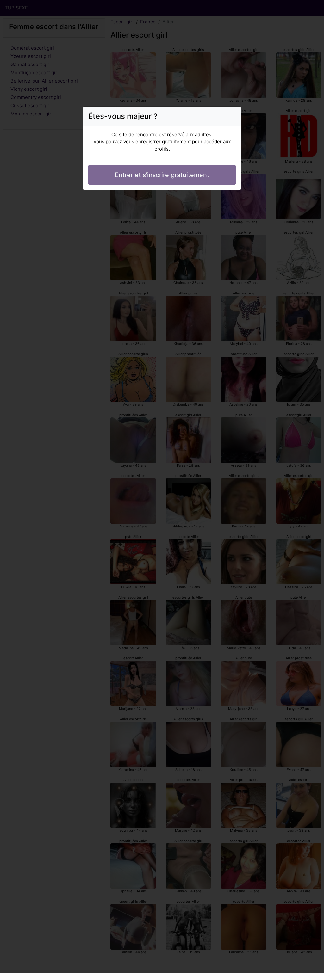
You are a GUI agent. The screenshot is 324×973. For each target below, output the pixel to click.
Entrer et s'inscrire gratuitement (162, 175)
